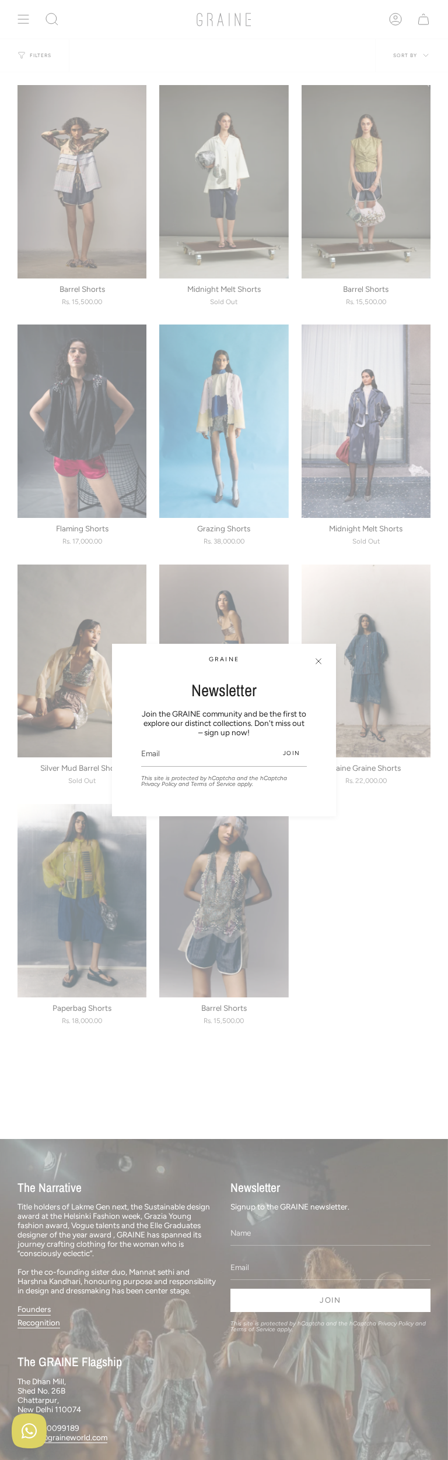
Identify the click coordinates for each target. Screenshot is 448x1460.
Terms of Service (213, 784)
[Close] (318, 661)
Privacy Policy (159, 784)
